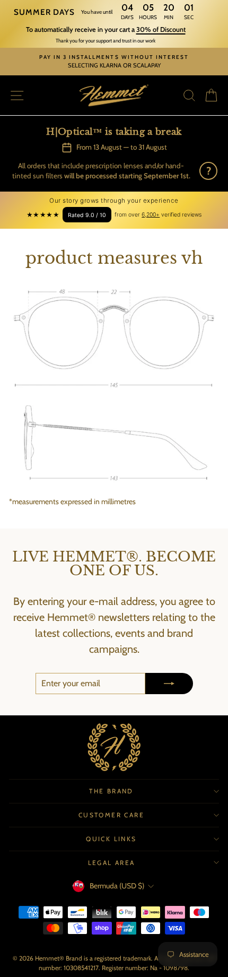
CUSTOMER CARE (111, 815)
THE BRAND (111, 791)
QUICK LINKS (111, 839)
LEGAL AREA (111, 863)
